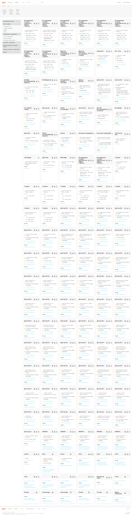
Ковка (5, 32)
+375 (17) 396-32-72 (30, 94)
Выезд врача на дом (48, 448)
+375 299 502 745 (48, 465)
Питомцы (10, 2)
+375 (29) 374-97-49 (103, 120)
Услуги (23, 2)
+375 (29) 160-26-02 (102, 98)
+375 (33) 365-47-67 (48, 167)
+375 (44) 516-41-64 (121, 64)
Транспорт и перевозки (9, 42)
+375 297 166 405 (102, 496)
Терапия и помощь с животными (11, 49)
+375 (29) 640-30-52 (48, 149)
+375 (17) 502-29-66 (66, 96)
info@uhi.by (127, 513)
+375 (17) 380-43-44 (121, 62)
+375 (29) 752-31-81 (84, 458)
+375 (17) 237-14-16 (66, 169)
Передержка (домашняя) (9, 40)
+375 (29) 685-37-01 (30, 122)
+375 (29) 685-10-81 (66, 423)
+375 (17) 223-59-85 (48, 42)
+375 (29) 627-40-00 (121, 121)
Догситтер (52, 469)
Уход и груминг (6, 24)
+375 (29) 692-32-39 (30, 96)
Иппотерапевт (45, 470)
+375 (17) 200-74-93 (84, 41)
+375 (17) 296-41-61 (30, 41)
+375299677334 (29, 460)
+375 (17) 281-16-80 (121, 41)
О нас (38, 508)
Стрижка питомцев (8, 28)
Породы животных (30, 508)
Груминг (5, 30)
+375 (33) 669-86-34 (66, 98)
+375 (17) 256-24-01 (66, 41)
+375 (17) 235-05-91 (30, 124)
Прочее (5, 52)
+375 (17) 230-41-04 (102, 41)
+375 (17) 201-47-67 (30, 143)
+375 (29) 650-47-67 (30, 145)
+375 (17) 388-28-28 (102, 96)
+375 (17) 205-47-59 (48, 147)
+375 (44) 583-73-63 (85, 92)
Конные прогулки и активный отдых (10, 46)
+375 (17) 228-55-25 (121, 119)
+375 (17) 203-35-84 (84, 146)
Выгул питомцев (7, 38)
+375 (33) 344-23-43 (85, 94)
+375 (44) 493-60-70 (103, 421)
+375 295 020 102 (66, 461)
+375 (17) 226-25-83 (66, 65)
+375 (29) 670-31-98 (84, 117)
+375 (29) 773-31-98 (84, 119)
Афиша (17, 2)
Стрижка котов (7, 26)
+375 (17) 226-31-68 (84, 144)
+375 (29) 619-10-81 (30, 441)
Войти (119, 2)
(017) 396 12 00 (47, 442)
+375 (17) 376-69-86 (66, 120)
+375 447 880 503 (121, 481)
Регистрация (126, 2)
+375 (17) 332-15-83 (102, 61)
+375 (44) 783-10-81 (121, 423)
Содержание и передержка (10, 34)
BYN (128, 508)
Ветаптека (44, 123)
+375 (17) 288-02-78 (48, 70)
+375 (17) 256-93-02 (84, 177)
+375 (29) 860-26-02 (121, 99)
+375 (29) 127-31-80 (48, 119)
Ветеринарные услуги (8, 21)
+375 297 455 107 (48, 496)
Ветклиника (26, 45)
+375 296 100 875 (121, 498)
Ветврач (51, 449)
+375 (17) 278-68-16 (84, 66)
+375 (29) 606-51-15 (48, 91)
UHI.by (3, 512)
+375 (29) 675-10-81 (84, 421)
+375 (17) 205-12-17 (66, 122)
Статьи (44, 508)
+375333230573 (47, 481)
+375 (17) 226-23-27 (66, 67)
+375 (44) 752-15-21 (102, 63)
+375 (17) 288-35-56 (30, 71)
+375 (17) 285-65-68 (48, 89)
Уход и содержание (8, 36)
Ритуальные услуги (83, 463)
